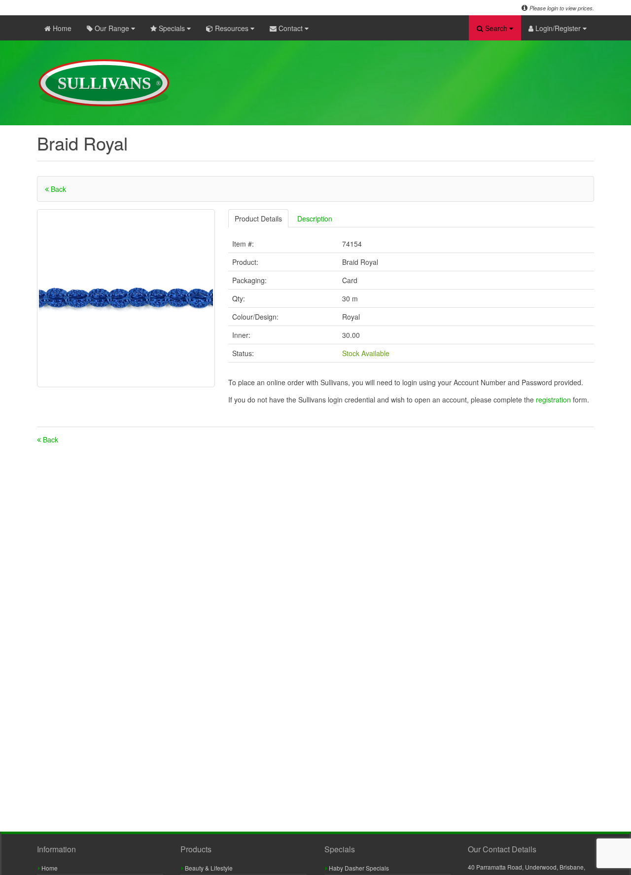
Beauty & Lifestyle (208, 868)
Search (496, 28)
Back (57, 189)
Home (61, 28)
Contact (291, 28)
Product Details (258, 218)
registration (554, 399)
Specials (172, 28)
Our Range (112, 28)
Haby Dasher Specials (358, 868)
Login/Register (558, 28)
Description (314, 218)
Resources (231, 28)
